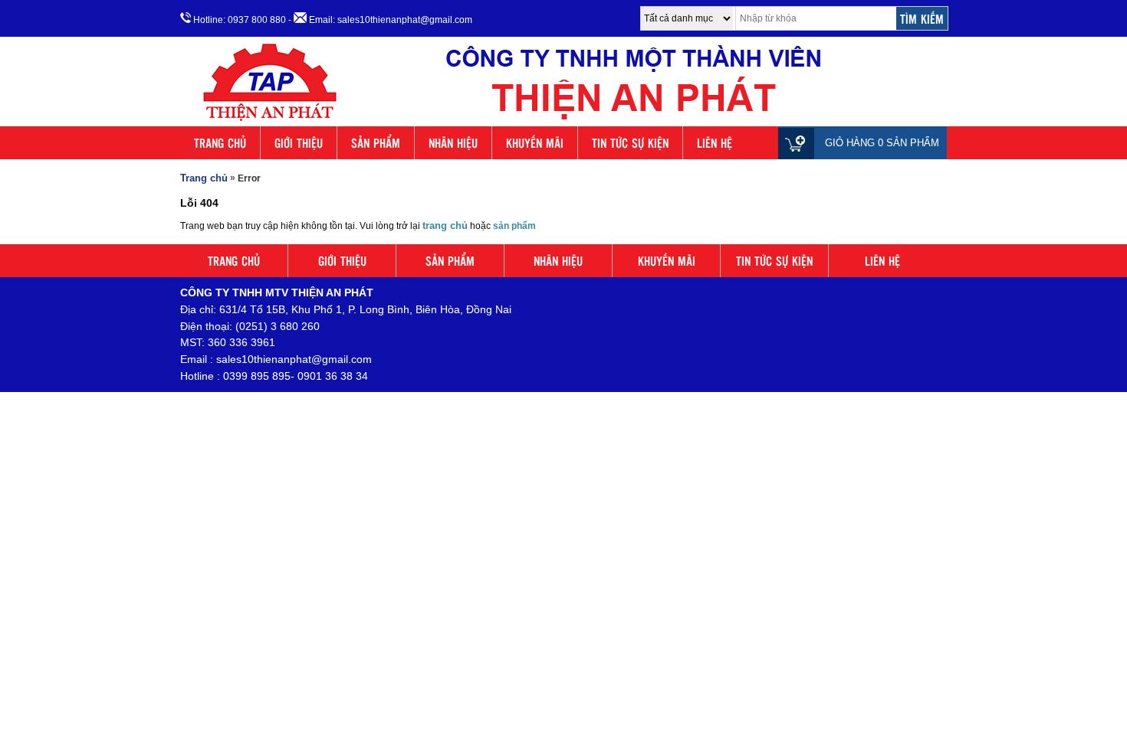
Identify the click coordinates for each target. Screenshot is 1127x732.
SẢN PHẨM (375, 143)
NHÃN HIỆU (453, 143)
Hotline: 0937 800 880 (238, 20)
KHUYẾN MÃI (535, 143)
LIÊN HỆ (714, 143)
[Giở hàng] (800, 143)
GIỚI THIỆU (298, 143)
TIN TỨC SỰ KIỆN (630, 143)
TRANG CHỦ (220, 143)
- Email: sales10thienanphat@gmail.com (380, 20)
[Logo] (563, 121)
